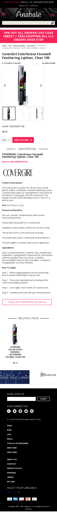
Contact (34, 6)
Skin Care (12, 448)
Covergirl (31, 45)
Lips (9, 45)
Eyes (9, 430)
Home (4, 45)
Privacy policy (14, 468)
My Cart (11, 482)
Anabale (28, 15)
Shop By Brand (19, 45)
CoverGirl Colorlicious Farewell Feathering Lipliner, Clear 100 (15, 352)
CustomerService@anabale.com (25, 419)
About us (23, 6)
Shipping (11, 473)
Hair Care (12, 452)
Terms (10, 477)
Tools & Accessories (17, 443)
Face (9, 426)
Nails (9, 439)
